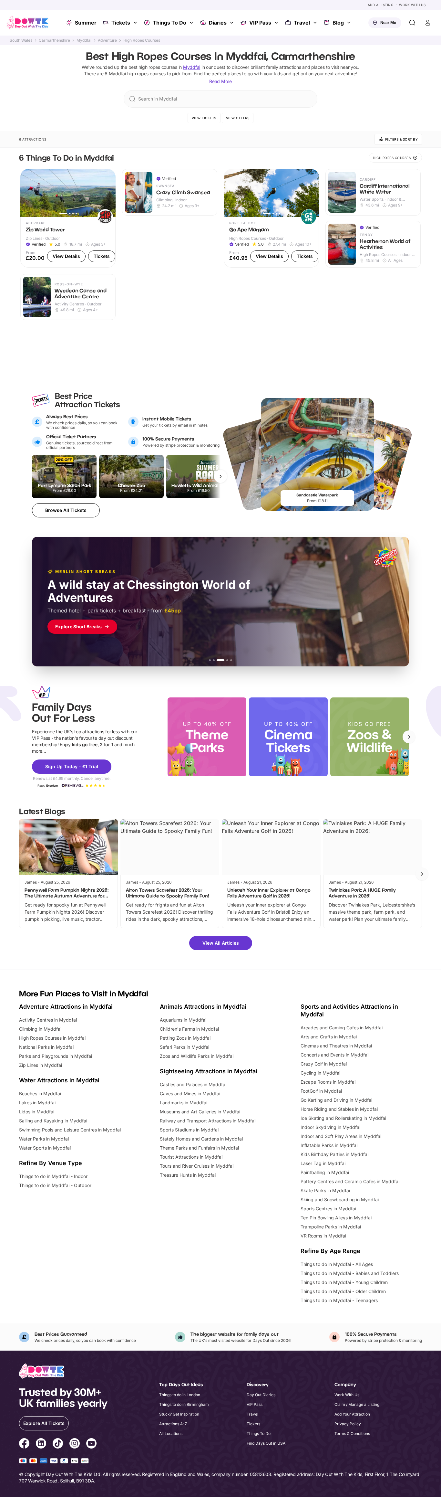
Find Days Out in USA (266, 1443)
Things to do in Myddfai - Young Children (344, 1282)
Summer (86, 22)
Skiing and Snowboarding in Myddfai (340, 1199)
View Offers (238, 118)
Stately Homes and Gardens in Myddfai (201, 1138)
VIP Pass (260, 22)
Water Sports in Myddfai (45, 1148)
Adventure (107, 40)
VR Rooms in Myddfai (323, 1235)
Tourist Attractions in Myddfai (191, 1157)
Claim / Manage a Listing (356, 1404)
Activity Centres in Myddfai (48, 1020)
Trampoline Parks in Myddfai (331, 1226)
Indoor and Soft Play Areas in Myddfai (341, 1136)
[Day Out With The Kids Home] (27, 23)
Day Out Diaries (261, 1394)
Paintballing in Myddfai (325, 1172)
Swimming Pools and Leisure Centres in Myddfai (70, 1129)
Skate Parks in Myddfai (325, 1190)
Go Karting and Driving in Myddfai (336, 1100)
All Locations (170, 1433)
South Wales (21, 40)
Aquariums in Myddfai (183, 1020)
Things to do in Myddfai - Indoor (53, 1176)
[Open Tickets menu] (135, 22)
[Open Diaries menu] (232, 22)
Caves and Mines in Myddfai (190, 1093)
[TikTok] (58, 1444)
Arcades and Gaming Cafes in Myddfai (342, 1027)
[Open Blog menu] (349, 22)
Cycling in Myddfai (320, 1073)
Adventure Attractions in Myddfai (66, 1006)
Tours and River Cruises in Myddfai (196, 1166)
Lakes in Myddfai (37, 1102)
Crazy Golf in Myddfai (324, 1064)
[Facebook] (24, 1444)
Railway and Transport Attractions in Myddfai (207, 1120)
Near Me (388, 22)
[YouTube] (91, 1444)
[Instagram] (74, 1444)
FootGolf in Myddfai (321, 1091)
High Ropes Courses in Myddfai (52, 1038)
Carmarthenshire (54, 40)
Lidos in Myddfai (36, 1111)
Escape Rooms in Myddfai (328, 1082)
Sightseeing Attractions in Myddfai (208, 1071)
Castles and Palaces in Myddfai (193, 1084)
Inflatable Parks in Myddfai (329, 1145)
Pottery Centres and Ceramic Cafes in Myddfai (350, 1181)
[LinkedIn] (41, 1444)
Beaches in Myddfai (40, 1093)
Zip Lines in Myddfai (40, 1065)
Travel (302, 22)
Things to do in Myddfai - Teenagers (339, 1300)
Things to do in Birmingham (184, 1404)
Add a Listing (381, 5)
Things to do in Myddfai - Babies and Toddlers (350, 1273)
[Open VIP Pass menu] (277, 22)
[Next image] (108, 193)
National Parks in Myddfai (46, 1047)
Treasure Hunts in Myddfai (188, 1175)
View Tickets (204, 118)
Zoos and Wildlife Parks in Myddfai (196, 1056)
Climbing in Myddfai (40, 1029)
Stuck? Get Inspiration (179, 1414)
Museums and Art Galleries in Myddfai (200, 1111)
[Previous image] (28, 193)
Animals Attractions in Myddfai (203, 1006)
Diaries (218, 22)
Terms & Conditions (352, 1433)
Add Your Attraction (352, 1414)
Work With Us (412, 5)
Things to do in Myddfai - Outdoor (55, 1185)
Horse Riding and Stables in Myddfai (339, 1109)
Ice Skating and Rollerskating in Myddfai (343, 1118)
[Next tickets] (220, 476)
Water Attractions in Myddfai (59, 1080)
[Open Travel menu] (315, 22)
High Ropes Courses (141, 40)
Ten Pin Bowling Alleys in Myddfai (336, 1217)
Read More (220, 81)
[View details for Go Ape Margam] (271, 218)
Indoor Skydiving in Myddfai (330, 1127)
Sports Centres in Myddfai (328, 1208)
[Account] (428, 23)
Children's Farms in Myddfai (189, 1029)
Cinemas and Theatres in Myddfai (336, 1045)
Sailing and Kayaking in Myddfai (53, 1120)
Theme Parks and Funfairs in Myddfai (199, 1148)
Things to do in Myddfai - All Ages (337, 1264)
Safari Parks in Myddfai (184, 1047)
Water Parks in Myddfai (44, 1138)
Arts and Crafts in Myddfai (329, 1036)
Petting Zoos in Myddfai (185, 1038)
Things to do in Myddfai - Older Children (343, 1291)
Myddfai (84, 40)
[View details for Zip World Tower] (68, 218)
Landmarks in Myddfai (183, 1102)
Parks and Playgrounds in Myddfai (55, 1056)
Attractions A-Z (173, 1423)
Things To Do (169, 22)
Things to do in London (179, 1394)
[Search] (412, 23)
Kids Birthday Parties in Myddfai (334, 1154)
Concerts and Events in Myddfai (334, 1054)
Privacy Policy (347, 1423)
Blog (338, 22)
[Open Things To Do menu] (192, 22)
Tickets (120, 22)
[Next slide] (409, 736)
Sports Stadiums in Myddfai (189, 1129)
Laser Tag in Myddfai (323, 1163)
